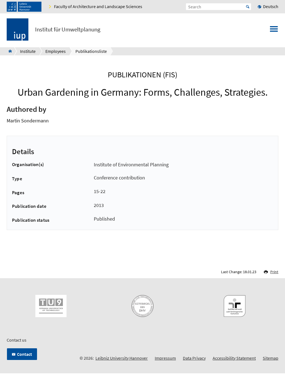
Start (247, 6)
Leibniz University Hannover (121, 358)
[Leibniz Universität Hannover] (24, 7)
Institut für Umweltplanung (67, 29)
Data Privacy (194, 358)
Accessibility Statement (234, 358)
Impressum (165, 358)
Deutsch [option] (270, 6)
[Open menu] (273, 31)
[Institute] (8, 51)
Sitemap (270, 358)
